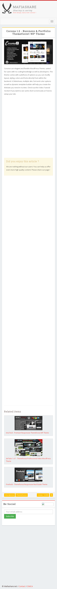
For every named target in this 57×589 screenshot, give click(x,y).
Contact (22, 586)
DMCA (30, 586)
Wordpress (9, 495)
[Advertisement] (28, 126)
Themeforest (21, 495)
